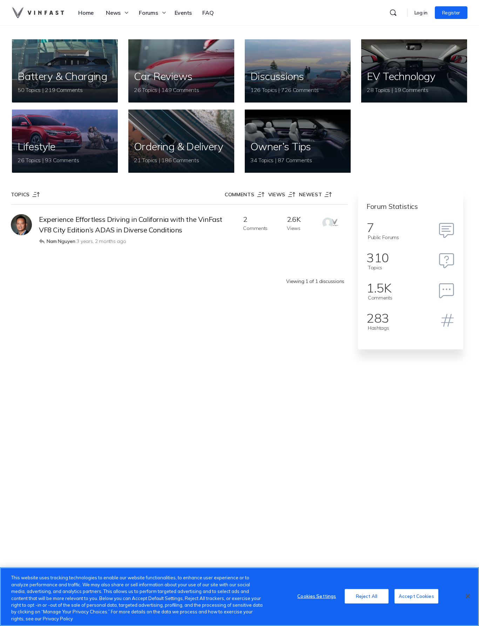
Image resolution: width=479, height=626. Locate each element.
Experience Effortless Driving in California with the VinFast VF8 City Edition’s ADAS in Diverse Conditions (130, 224)
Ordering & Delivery (178, 146)
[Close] (467, 596)
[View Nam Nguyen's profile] (21, 224)
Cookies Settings (316, 596)
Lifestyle (36, 146)
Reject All (366, 596)
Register (451, 12)
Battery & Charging (62, 76)
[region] (239, 596)
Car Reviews (163, 76)
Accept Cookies (416, 596)
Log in (420, 12)
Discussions (277, 76)
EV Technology (401, 76)
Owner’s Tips (280, 146)
